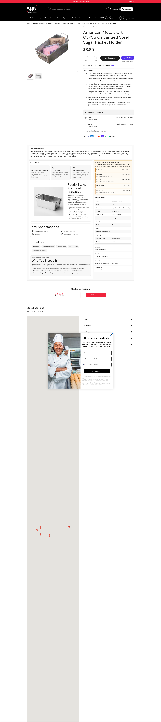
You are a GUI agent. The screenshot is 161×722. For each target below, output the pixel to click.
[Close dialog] (111, 334)
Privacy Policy (94, 384)
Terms (100, 384)
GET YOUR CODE (96, 371)
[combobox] (85, 365)
